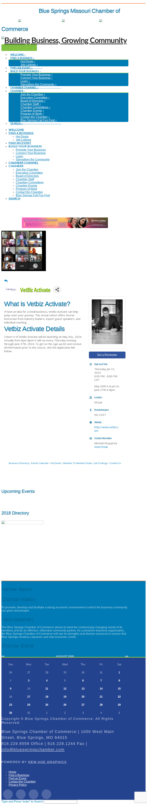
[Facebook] (8, 794)
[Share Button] (57, 290)
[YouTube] (46, 794)
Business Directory (19, 463)
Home (12, 771)
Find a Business (19, 775)
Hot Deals (122, 20)
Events (91, 20)
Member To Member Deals (77, 463)
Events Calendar (40, 463)
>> (126, 656)
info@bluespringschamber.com (33, 749)
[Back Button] (6, 281)
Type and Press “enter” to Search (22, 801)
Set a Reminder (107, 354)
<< (3, 656)
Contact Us (115, 463)
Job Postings (100, 463)
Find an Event (17, 778)
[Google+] (33, 794)
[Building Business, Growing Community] (64, 40)
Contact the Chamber (22, 781)
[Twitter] (21, 794)
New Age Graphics (47, 762)
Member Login (49, 20)
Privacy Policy (18, 784)
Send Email (101, 447)
